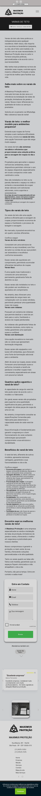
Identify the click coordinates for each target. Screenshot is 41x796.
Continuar (20, 791)
